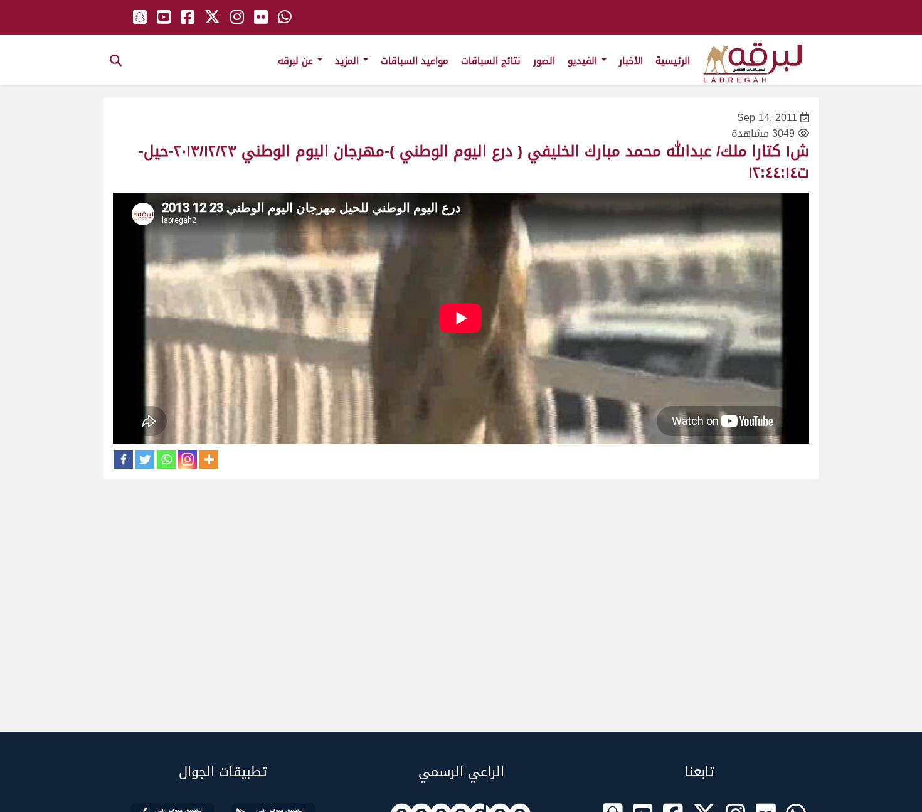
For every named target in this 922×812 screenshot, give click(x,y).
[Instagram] (187, 459)
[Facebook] (123, 459)
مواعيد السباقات (414, 61)
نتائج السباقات (491, 61)
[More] (208, 459)
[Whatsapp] (166, 459)
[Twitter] (144, 459)
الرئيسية (672, 61)
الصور (544, 61)
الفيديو (584, 61)
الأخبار (631, 61)
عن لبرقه (297, 61)
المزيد (348, 61)
